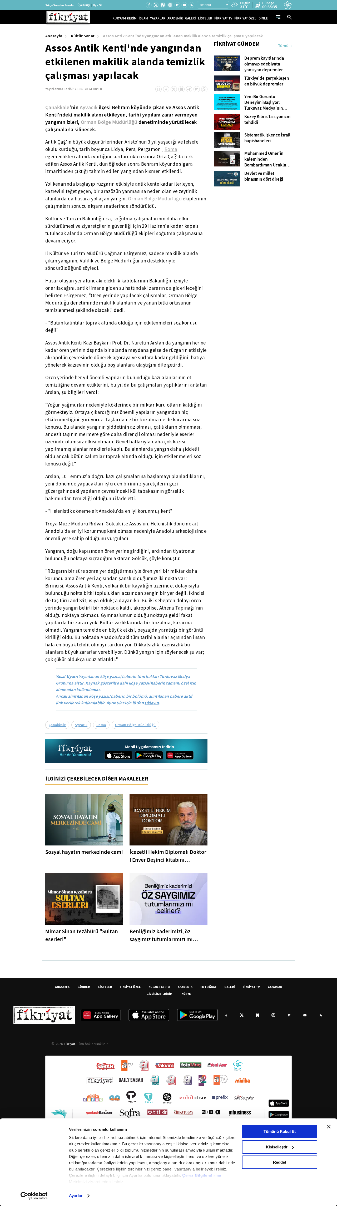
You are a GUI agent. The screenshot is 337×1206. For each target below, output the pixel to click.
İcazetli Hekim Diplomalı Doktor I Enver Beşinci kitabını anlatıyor (168, 856)
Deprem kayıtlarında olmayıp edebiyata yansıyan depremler (264, 64)
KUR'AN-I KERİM (124, 18)
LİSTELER (205, 18)
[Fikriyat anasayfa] (75, 751)
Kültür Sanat (83, 36)
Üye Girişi (83, 5)
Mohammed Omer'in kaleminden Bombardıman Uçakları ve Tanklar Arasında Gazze (266, 159)
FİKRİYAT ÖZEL (245, 18)
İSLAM (143, 18)
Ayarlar (75, 1195)
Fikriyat (69, 1043)
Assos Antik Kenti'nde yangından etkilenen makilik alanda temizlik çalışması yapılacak (183, 36)
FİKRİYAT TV (223, 18)
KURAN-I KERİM (159, 987)
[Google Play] (149, 755)
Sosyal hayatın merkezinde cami (84, 852)
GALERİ (190, 18)
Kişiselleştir (277, 1147)
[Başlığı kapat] (329, 1126)
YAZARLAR (157, 18)
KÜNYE (186, 994)
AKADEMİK (175, 18)
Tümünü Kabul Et (280, 1131)
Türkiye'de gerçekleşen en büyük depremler (266, 81)
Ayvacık (89, 107)
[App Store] (118, 755)
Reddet (279, 1162)
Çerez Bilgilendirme (201, 1175)
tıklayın (152, 703)
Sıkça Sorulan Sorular (60, 5)
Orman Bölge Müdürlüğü (109, 122)
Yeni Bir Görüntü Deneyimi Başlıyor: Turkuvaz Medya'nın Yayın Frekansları (263, 102)
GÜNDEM (83, 987)
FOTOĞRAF (208, 987)
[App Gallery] (180, 755)
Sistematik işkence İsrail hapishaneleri (267, 138)
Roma (171, 149)
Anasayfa (53, 36)
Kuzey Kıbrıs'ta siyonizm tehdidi (267, 119)
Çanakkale (57, 107)
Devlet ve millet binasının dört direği (263, 176)
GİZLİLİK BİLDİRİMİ (160, 994)
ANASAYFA (62, 987)
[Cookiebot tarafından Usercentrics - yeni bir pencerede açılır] (34, 1196)
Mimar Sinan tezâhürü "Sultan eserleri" (81, 935)
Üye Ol (97, 5)
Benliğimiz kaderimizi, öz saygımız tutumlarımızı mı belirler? (161, 935)
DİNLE (263, 18)
